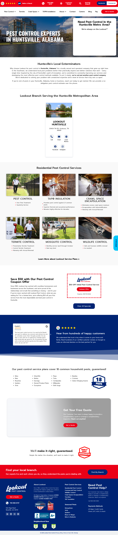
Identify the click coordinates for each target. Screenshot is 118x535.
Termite (22, 11)
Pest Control (9, 11)
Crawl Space (32, 11)
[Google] (7, 514)
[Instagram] (14, 514)
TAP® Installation (49, 11)
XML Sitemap (74, 533)
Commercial (111, 3)
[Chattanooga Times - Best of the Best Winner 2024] (51, 505)
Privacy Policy (59, 533)
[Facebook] (18, 514)
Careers (82, 11)
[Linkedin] (11, 514)
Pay (96, 11)
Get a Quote (70, 425)
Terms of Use (67, 533)
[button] (84, 289)
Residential (101, 3)
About (61, 11)
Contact (73, 11)
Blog (90, 11)
